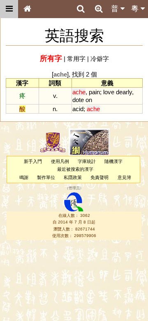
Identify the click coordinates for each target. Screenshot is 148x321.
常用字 (76, 58)
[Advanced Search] (99, 8)
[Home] (27, 9)
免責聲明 (99, 177)
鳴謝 (23, 177)
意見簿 (124, 177)
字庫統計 (87, 161)
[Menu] (9, 9)
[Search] (81, 9)
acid (77, 108)
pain (94, 91)
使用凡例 (60, 161)
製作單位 (46, 177)
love (108, 91)
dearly (124, 91)
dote (78, 99)
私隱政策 (73, 177)
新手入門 (33, 161)
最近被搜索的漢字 (75, 169)
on (89, 99)
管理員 (74, 188)
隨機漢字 (113, 161)
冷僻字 (99, 58)
